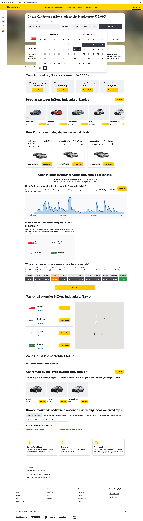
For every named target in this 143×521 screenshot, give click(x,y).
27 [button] (59, 63)
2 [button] (40, 49)
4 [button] (49, 49)
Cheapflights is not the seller (36, 471)
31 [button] (45, 68)
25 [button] (50, 63)
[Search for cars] (3, 21)
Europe (31, 66)
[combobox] (33, 22)
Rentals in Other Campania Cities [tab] (110, 415)
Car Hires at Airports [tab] (34, 415)
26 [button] (54, 63)
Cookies (33, 2)
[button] (141, 2)
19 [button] (54, 58)
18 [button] (49, 58)
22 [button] (68, 58)
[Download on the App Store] (114, 497)
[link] (37, 90)
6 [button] (58, 49)
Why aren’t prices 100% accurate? (38, 478)
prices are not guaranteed (65, 465)
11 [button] (49, 54)
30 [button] (40, 68)
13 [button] (59, 54)
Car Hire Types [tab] (91, 415)
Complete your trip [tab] (48, 419)
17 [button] (45, 58)
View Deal (42, 124)
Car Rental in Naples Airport (35, 429)
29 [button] (68, 63)
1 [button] (68, 44)
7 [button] (63, 49)
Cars (26, 66)
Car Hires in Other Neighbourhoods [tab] (55, 415)
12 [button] (54, 54)
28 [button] (64, 63)
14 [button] (63, 54)
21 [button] (63, 58)
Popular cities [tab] (63, 419)
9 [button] (40, 54)
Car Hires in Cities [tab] (33, 419)
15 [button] (68, 54)
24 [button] (45, 63)
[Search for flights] (3, 13)
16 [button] (40, 58)
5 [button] (54, 49)
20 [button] (59, 58)
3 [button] (44, 49)
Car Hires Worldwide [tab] (76, 415)
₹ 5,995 (100, 16)
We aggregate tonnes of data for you (39, 474)
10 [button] (45, 54)
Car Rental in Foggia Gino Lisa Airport (70, 429)
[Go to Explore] (3, 25)
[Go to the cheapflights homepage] (14, 7)
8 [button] (68, 49)
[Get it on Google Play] (114, 493)
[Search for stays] (3, 17)
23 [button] (40, 63)
